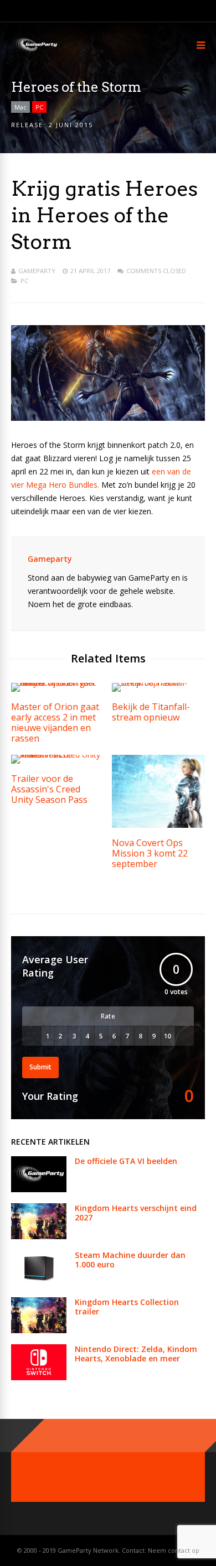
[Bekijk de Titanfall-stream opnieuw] (158, 682)
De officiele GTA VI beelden (126, 1161)
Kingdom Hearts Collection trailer (127, 1307)
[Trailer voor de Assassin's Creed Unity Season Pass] (57, 754)
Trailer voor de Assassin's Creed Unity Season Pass (49, 789)
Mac (20, 107)
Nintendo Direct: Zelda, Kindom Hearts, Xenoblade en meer (136, 1354)
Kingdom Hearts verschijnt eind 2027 (136, 1213)
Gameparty (36, 271)
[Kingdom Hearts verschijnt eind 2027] (38, 1236)
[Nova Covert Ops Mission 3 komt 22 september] (158, 824)
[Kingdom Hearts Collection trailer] (38, 1330)
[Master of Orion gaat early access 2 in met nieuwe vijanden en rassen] (57, 682)
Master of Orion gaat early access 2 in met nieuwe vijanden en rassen (55, 722)
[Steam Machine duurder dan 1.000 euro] (38, 1283)
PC (39, 107)
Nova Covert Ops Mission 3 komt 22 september (150, 853)
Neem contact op (173, 1550)
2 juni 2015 (71, 125)
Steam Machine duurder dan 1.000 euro (130, 1260)
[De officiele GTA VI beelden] (38, 1189)
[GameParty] (34, 51)
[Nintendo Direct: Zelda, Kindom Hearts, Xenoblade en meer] (38, 1377)
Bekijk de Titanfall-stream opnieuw (151, 712)
